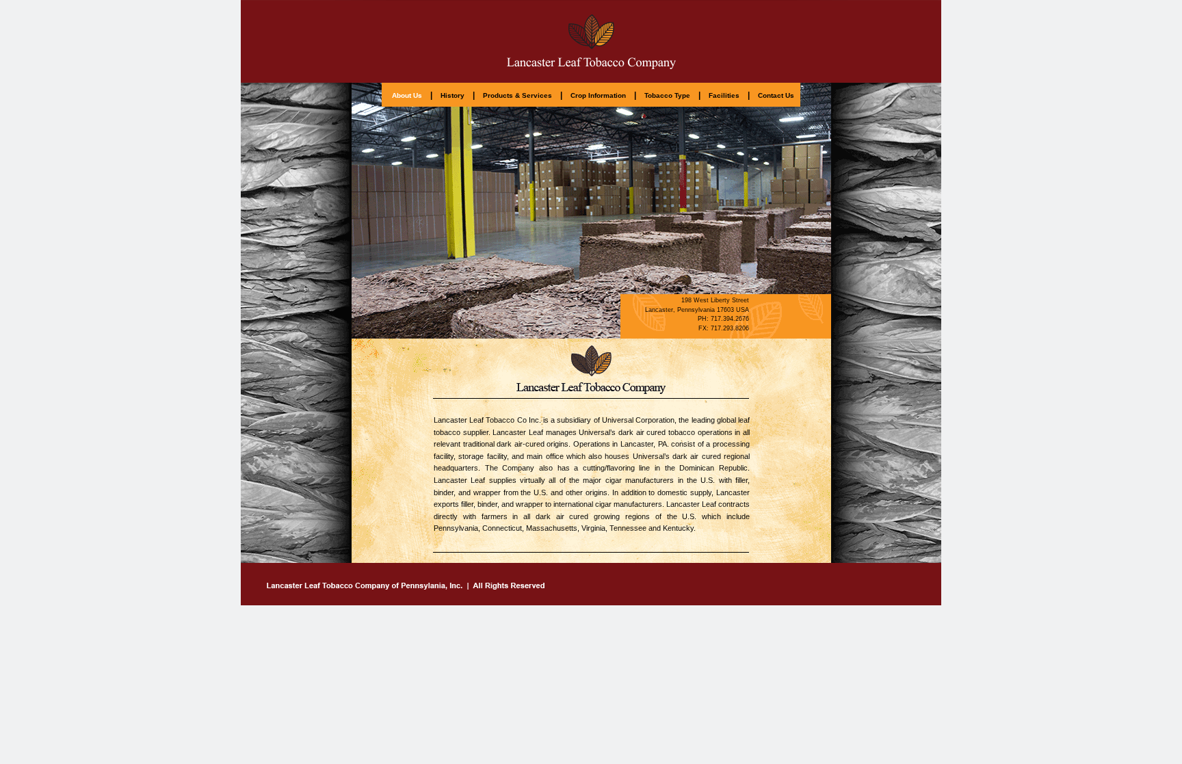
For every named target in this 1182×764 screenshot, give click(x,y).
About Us (407, 95)
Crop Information (598, 95)
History (452, 95)
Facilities (724, 95)
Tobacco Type (667, 95)
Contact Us (776, 95)
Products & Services (517, 95)
